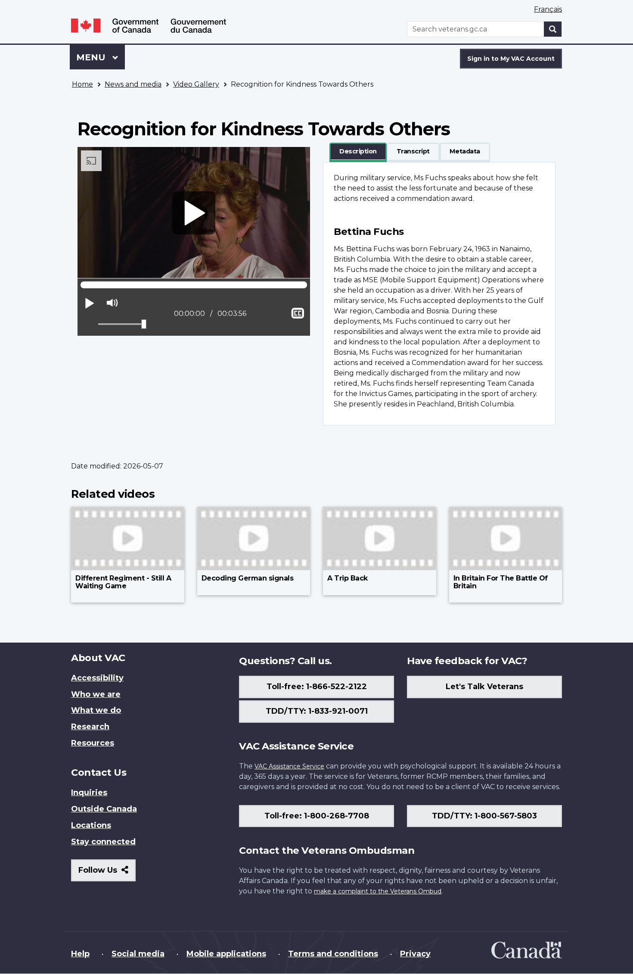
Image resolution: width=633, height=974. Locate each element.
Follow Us (107, 873)
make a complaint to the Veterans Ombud (377, 891)
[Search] (553, 29)
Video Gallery (196, 84)
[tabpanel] (439, 293)
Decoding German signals (248, 578)
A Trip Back (347, 578)
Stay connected (103, 841)
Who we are (96, 694)
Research (90, 726)
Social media (138, 953)
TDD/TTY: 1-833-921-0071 (317, 711)
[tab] (358, 151)
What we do (96, 710)
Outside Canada (104, 809)
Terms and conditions (333, 953)
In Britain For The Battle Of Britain (500, 582)
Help (80, 953)
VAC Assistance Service (289, 766)
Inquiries (89, 792)
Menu (92, 57)
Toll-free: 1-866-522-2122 (317, 686)
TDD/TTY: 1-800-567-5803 (484, 816)
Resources (92, 743)
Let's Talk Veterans (484, 686)
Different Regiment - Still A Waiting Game (123, 582)
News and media (133, 84)
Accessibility (97, 678)
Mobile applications (226, 953)
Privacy (415, 953)
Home (82, 84)
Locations (91, 825)
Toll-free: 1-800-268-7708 (316, 816)
